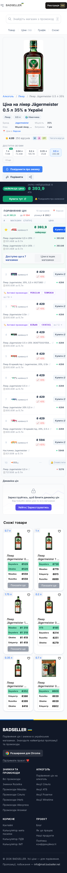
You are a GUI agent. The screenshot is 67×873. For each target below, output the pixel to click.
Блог (39, 825)
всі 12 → (58, 325)
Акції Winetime (44, 799)
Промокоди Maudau (14, 789)
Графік (42, 30)
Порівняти (16, 176)
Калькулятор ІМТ (13, 844)
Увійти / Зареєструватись (33, 507)
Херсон (17, 131)
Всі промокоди (11, 779)
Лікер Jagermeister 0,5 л (15, 469)
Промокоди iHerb (13, 799)
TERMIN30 (49, 293)
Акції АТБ (41, 789)
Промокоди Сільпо (14, 794)
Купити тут (16, 198)
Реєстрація (55, 5)
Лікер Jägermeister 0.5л (15, 314)
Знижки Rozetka (12, 784)
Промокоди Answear (15, 810)
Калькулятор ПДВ (13, 838)
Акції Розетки (44, 794)
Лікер (23, 96)
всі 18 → (8, 297)
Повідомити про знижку (25, 169)
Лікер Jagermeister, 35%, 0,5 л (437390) (23, 282)
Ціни (26, 30)
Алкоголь (10, 96)
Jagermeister (22, 123)
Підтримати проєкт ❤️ (16, 760)
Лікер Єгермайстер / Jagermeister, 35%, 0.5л (25, 364)
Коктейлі (8, 825)
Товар (11, 30)
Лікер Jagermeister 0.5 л (15, 386)
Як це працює (44, 830)
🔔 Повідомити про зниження (49, 199)
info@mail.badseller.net (47, 864)
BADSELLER (14, 729)
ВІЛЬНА (33, 325)
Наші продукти (45, 835)
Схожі (55, 30)
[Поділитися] (30, 177)
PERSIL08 (35, 293)
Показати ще (18, 585)
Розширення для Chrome (25, 753)
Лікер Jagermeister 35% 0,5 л (17, 407)
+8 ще (8, 160)
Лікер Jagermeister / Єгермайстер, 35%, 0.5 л (26, 429)
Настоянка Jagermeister (15, 450)
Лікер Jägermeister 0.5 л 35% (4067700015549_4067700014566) (27, 342)
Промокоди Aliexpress (16, 804)
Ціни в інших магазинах (48, 258)
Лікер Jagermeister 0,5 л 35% (17, 238)
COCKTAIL (46, 325)
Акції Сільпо (43, 784)
